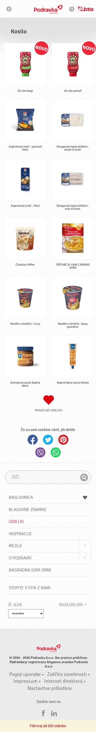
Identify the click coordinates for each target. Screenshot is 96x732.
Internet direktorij (63, 681)
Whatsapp (56, 452)
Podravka (48, 9)
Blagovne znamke (28, 509)
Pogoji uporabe (25, 674)
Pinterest (63, 440)
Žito (85, 9)
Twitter (48, 440)
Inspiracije (20, 533)
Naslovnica (21, 497)
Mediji (15, 545)
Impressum (25, 681)
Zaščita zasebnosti (67, 674)
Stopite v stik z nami (30, 587)
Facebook (33, 440)
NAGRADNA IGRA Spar (30, 570)
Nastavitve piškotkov (49, 688)
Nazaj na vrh (71, 605)
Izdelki (16, 521)
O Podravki (20, 558)
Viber (40, 452)
